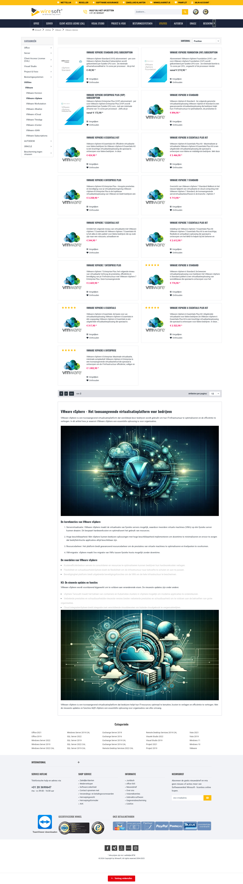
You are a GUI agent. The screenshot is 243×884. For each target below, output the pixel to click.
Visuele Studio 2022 (154, 736)
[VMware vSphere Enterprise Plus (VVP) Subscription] (72, 113)
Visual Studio (30, 66)
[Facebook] (107, 848)
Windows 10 (195, 744)
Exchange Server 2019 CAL (114, 740)
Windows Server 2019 (41, 744)
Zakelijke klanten (87, 780)
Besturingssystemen (33, 77)
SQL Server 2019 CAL (76, 748)
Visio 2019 (194, 736)
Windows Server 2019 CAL (78, 732)
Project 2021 (151, 744)
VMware (29, 87)
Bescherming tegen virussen (33, 153)
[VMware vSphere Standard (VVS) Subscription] (72, 70)
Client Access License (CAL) (34, 59)
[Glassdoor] (121, 848)
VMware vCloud (33, 114)
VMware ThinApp (34, 119)
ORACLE (28, 146)
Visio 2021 (194, 732)
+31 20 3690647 (41, 787)
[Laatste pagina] (71, 393)
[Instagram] (135, 848)
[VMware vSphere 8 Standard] (155, 113)
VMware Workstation (36, 103)
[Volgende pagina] (66, 393)
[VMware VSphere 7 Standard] (155, 198)
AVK (81, 804)
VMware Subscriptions (36, 135)
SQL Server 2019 (74, 740)
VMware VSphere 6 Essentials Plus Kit (189, 308)
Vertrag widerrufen (123, 878)
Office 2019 (36, 736)
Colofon (129, 804)
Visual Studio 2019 (154, 740)
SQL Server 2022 (74, 736)
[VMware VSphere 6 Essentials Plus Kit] (155, 325)
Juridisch (130, 780)
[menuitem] (160, 2)
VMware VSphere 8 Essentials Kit (102, 137)
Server (27, 53)
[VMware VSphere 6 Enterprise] (72, 368)
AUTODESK (29, 141)
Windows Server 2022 (41, 740)
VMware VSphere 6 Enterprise (101, 350)
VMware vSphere (34, 98)
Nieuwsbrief (131, 787)
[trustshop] (98, 828)
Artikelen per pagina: (197, 393)
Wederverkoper (86, 784)
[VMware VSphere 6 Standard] (155, 283)
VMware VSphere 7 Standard (184, 180)
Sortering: (185, 40)
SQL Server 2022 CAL (76, 744)
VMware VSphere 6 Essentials (101, 308)
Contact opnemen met (89, 790)
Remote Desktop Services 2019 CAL (161, 732)
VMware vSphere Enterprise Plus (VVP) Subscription (105, 96)
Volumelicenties (133, 794)
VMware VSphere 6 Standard (184, 265)
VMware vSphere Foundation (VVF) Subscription (194, 52)
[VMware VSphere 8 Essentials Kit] (72, 155)
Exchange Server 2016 (112, 736)
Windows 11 (195, 740)
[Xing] (114, 848)
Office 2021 (36, 732)
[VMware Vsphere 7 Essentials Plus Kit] (155, 240)
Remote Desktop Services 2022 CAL (118, 748)
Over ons (130, 790)
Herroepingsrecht (87, 797)
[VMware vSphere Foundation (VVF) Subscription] (155, 70)
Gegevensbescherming (136, 800)
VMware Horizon (34, 93)
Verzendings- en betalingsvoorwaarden (97, 794)
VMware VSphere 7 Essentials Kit (102, 222)
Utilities (28, 82)
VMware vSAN (33, 130)
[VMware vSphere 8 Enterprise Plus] (72, 198)
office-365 (130, 784)
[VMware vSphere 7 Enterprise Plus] (72, 283)
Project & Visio (31, 71)
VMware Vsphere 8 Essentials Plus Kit (189, 137)
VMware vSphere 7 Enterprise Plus (103, 265)
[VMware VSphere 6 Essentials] (72, 325)
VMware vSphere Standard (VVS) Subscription (109, 52)
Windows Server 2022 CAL (43, 748)
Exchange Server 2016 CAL (114, 744)
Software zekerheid (88, 787)
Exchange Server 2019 (112, 732)
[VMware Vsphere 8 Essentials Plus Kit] (155, 155)
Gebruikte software (134, 797)
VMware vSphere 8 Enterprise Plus (103, 180)
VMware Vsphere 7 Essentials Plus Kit (189, 222)
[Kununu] (128, 848)
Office (27, 48)
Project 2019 (151, 748)
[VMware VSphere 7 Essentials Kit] (72, 240)
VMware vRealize (34, 109)
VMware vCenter (34, 125)
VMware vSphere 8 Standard (184, 95)
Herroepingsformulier (89, 800)
